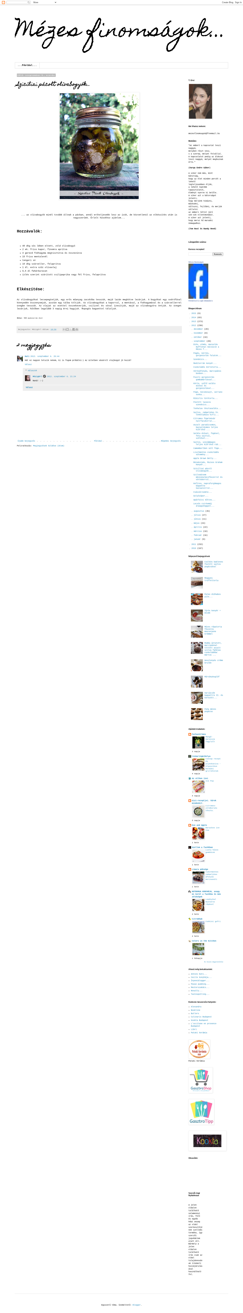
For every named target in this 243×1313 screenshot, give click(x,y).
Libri (194, 1029)
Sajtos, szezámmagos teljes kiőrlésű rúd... (207, 443)
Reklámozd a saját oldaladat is (200, 301)
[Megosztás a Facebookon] (73, 329)
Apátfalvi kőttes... (204, 500)
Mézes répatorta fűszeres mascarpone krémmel (213, 630)
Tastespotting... (200, 994)
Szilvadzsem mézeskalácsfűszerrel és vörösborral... (208, 477)
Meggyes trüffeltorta (211, 579)
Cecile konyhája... (201, 977)
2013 (194, 321)
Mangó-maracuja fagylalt (210, 739)
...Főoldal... (27, 65)
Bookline (195, 1010)
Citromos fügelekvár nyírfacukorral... (204, 419)
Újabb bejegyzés (26, 441)
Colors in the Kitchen (204, 941)
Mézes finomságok (196, 262)
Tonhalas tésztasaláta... (207, 408)
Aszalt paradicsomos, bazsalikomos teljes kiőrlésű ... (205, 427)
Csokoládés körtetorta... (207, 367)
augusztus (199, 511)
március (198, 531)
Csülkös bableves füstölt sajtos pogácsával (213, 564)
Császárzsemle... (202, 492)
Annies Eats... (199, 974)
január (198, 539)
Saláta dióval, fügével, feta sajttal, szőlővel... (206, 435)
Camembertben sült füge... (207, 448)
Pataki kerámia (199, 1033)
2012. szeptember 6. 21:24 (61, 376)
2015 (194, 313)
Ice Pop (210, 781)
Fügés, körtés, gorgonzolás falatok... (207, 354)
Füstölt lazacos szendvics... (202, 403)
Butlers (195, 1013)
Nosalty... (196, 991)
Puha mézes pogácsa (210, 710)
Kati (27, 356)
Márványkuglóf (212, 677)
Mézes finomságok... (120, 31)
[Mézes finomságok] (198, 298)
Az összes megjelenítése (213, 962)
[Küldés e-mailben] (64, 329)
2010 (194, 548)
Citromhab (197, 919)
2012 (194, 325)
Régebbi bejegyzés (171, 441)
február (198, 535)
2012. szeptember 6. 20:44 (44, 356)
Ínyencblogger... (200, 981)
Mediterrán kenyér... (205, 363)
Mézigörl (37, 376)
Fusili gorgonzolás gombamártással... (204, 378)
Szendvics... (200, 359)
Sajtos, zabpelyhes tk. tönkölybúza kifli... (206, 413)
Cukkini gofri (213, 922)
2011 (194, 544)
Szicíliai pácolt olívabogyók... (202, 470)
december (199, 329)
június (198, 519)
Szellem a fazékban (202, 847)
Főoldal (98, 441)
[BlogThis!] (67, 329)
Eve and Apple (199, 825)
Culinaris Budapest (201, 1017)
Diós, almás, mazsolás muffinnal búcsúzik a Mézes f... (206, 346)
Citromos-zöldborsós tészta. (211, 808)
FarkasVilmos (199, 734)
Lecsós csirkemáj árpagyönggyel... (203, 505)
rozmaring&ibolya (201, 756)
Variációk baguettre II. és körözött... (213, 695)
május (197, 523)
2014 (194, 317)
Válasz (28, 364)
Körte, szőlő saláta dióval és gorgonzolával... (204, 386)
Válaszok (32, 370)
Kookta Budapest (199, 1020)
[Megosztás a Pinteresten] (77, 329)
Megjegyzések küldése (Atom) (48, 446)
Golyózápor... (200, 496)
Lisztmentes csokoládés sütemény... (206, 453)
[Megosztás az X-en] (70, 329)
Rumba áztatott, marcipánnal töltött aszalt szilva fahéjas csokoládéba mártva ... (213, 649)
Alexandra (196, 1007)
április (198, 527)
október (198, 337)
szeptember (200, 341)
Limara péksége (200, 869)
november (199, 333)
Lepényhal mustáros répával (211, 901)
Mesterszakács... (200, 987)
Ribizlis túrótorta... (205, 398)
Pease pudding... (200, 984)
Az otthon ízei (200, 778)
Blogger (137, 1305)
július (198, 515)
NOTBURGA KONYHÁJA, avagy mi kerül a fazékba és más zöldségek (206, 894)
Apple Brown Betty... (205, 458)
